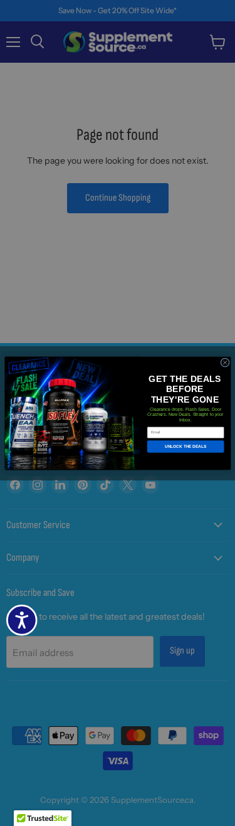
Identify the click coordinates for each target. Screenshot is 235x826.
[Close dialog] (225, 362)
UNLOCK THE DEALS (185, 446)
